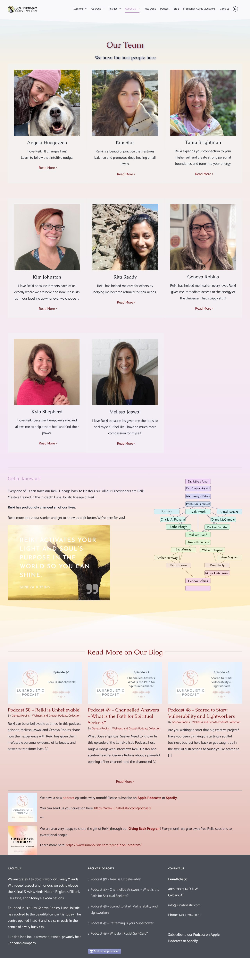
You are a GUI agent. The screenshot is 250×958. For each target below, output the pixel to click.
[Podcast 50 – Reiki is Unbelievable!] (45, 683)
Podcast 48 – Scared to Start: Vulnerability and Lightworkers (201, 713)
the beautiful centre (44, 914)
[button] (235, 9)
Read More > (125, 782)
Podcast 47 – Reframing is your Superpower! (122, 923)
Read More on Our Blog (125, 652)
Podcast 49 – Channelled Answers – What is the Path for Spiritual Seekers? (123, 716)
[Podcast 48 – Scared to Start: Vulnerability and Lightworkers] (205, 683)
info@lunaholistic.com (184, 905)
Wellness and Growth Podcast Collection (56, 715)
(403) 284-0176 (189, 915)
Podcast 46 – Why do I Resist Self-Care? (119, 934)
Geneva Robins (20, 715)
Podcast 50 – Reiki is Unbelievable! (44, 710)
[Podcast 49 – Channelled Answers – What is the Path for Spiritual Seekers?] (125, 683)
